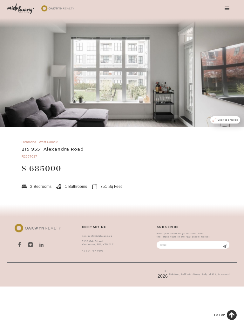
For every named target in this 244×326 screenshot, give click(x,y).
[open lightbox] (122, 72)
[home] (20, 9)
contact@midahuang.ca (97, 236)
